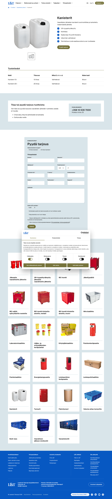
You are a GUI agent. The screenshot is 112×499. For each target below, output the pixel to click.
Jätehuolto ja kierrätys (35, 458)
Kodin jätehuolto (12, 458)
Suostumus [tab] (33, 238)
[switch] (47, 259)
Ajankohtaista (77, 465)
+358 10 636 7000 (81, 110)
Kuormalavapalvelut (34, 468)
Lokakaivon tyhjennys (14, 463)
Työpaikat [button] (56, 3)
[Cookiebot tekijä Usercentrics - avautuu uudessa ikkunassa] (82, 233)
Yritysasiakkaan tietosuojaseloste (60, 222)
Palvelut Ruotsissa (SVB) (79, 494)
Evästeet (45, 494)
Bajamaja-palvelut (34, 471)
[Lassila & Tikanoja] (11, 3)
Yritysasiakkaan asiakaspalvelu (94, 471)
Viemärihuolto (32, 463)
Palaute (10, 471)
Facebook (92, 495)
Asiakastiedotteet (79, 463)
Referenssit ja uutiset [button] (31, 3)
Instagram (103, 495)
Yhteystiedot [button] (67, 3)
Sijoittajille (77, 460)
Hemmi (8, 7)
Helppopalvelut (12, 465)
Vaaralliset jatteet (21, 7)
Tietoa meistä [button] (45, 3)
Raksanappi (53, 463)
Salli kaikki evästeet (78, 265)
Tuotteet (13, 7)
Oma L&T (52, 458)
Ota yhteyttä (94, 454)
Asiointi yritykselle (55, 454)
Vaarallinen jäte (33, 460)
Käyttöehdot (27, 494)
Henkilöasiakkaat (13, 454)
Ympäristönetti (54, 460)
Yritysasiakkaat (33, 454)
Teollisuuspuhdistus (34, 465)
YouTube (99, 495)
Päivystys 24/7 (94, 475)
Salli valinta (56, 265)
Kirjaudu (98, 3)
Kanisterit (29, 7)
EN (87, 3)
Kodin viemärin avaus (14, 460)
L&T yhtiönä (77, 454)
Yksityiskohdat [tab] (56, 238)
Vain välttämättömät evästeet (34, 265)
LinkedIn (96, 495)
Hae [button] (91, 3)
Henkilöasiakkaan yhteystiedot (95, 458)
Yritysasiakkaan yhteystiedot (94, 467)
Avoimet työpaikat (79, 468)
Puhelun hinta (77, 112)
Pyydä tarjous (63, 47)
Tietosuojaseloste (37, 494)
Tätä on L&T (77, 458)
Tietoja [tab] (79, 238)
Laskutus (10, 468)
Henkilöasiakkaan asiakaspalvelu (95, 463)
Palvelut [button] (18, 3)
